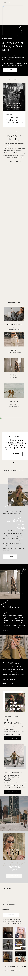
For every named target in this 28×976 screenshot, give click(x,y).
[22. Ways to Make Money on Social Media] (13, 20)
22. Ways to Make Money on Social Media (13, 46)
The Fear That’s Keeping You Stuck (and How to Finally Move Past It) (14, 122)
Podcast (9, 114)
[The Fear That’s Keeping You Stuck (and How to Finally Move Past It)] (14, 97)
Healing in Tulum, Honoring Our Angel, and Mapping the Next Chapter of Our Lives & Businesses (15, 445)
